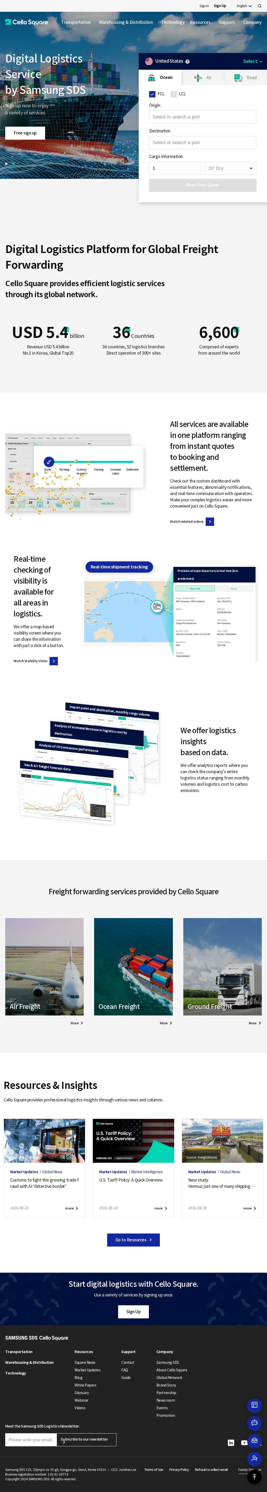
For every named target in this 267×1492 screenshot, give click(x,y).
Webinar (81, 1400)
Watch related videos (186, 521)
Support (227, 22)
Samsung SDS (167, 1362)
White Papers (85, 1385)
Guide (126, 1377)
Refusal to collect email (211, 1470)
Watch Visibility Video (30, 661)
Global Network (169, 1377)
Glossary (82, 1392)
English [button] (242, 6)
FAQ (124, 1370)
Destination (160, 130)
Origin (154, 105)
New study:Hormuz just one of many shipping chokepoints (221, 1183)
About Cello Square (171, 1370)
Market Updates (87, 1370)
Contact (128, 1362)
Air (209, 77)
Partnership (166, 1392)
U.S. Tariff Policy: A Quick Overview (130, 1180)
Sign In (204, 6)
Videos (80, 1408)
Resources (200, 22)
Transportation (76, 22)
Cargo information (166, 156)
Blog (78, 1377)
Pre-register (25, 125)
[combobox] (230, 168)
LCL (182, 93)
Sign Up (133, 1311)
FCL (161, 93)
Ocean (166, 77)
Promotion (165, 1415)
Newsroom (165, 1400)
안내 (187, 62)
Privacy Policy (179, 1470)
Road (252, 77)
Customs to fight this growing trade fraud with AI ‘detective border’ (44, 1183)
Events (162, 1408)
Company (252, 22)
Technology (172, 22)
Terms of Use (153, 1470)
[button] (26, 22)
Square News (85, 1362)
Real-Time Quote (202, 185)
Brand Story (166, 1385)
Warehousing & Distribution (126, 22)
